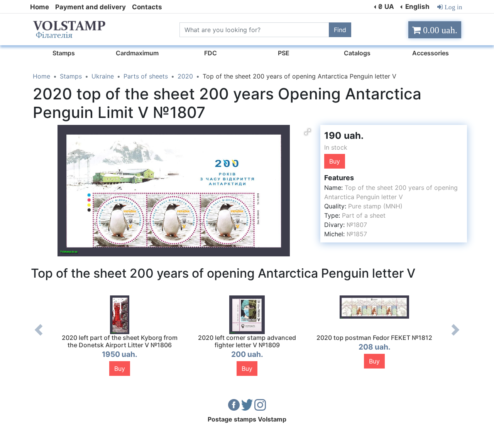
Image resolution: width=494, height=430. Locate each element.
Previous (38, 335)
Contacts (147, 7)
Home (39, 7)
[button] (307, 132)
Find (340, 30)
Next (455, 335)
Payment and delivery (90, 7)
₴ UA (386, 6)
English (417, 6)
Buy (334, 161)
